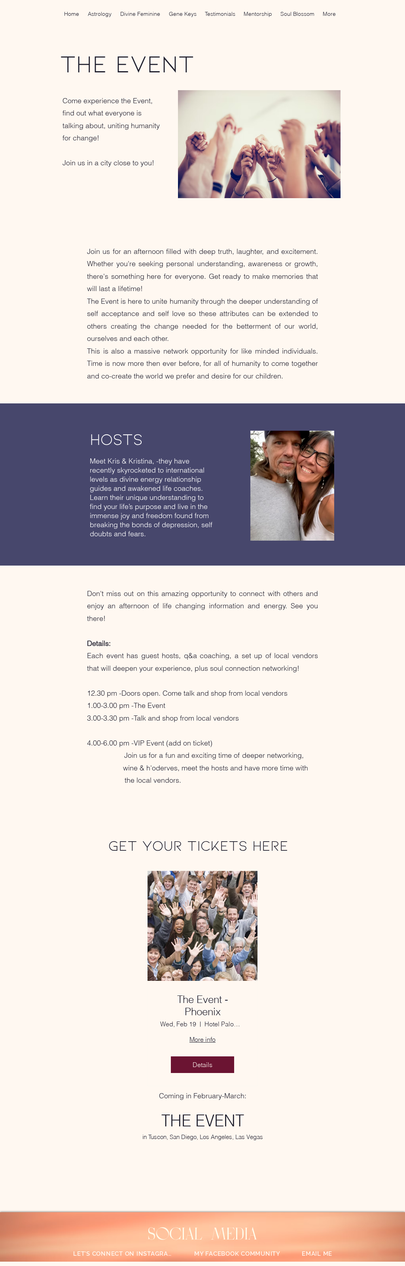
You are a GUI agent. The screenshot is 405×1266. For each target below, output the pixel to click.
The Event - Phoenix (202, 1005)
